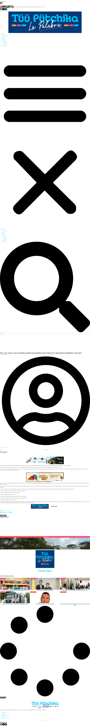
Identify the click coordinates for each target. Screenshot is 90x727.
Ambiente (3, 39)
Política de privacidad (6, 718)
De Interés (3, 40)
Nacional (3, 38)
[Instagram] (6, 9)
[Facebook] (1, 9)
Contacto (3, 713)
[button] (45, 137)
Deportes (5, 43)
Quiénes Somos (4, 712)
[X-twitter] (3, 9)
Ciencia (5, 41)
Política (3, 36)
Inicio (3, 33)
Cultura (5, 44)
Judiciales (5, 35)
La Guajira (3, 34)
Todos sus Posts (3, 515)
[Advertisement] (45, 343)
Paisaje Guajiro (4, 241)
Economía (5, 42)
